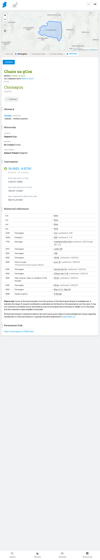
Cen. (56, 233)
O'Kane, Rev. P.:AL (61, 273)
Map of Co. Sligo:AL (62, 289)
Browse (37, 557)
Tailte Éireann (93, 50)
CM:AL (57, 257)
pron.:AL (57, 262)
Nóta (56, 216)
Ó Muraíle (58, 294)
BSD (55, 237)
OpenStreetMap (56, 54)
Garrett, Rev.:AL (60, 269)
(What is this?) (27, 79)
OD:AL (56, 278)
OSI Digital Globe (39, 54)
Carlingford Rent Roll (62, 242)
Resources (87, 557)
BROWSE (73, 54)
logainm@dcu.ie (68, 317)
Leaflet (74, 50)
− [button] (5, 19)
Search (12, 557)
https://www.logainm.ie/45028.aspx (19, 331)
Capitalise (13, 99)
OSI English (22, 54)
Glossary (62, 557)
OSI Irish (9, 54)
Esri (87, 50)
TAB (55, 253)
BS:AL (56, 285)
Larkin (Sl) (58, 249)
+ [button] (5, 15)
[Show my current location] (5, 31)
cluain (8, 115)
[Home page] (4, 5)
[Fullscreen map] (5, 25)
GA (88, 4)
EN (95, 4)
